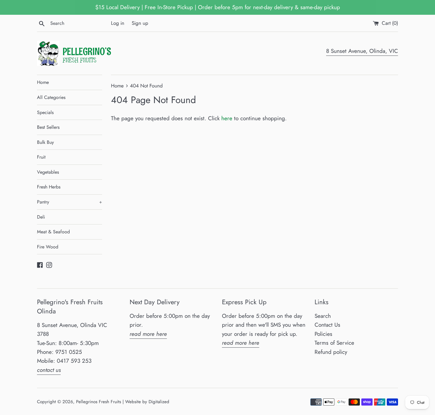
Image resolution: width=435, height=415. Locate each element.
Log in (117, 23)
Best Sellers (48, 127)
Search (323, 316)
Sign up (140, 23)
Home (43, 82)
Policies (323, 334)
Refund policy (331, 352)
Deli (41, 217)
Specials (45, 112)
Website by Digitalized (147, 401)
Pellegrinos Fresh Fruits (98, 401)
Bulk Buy (45, 142)
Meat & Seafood (53, 231)
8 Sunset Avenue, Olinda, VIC (362, 51)
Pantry (69, 201)
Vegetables (48, 172)
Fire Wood (47, 246)
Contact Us (327, 325)
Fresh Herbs (48, 186)
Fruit (41, 157)
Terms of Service (334, 343)
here (226, 118)
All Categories (51, 97)
